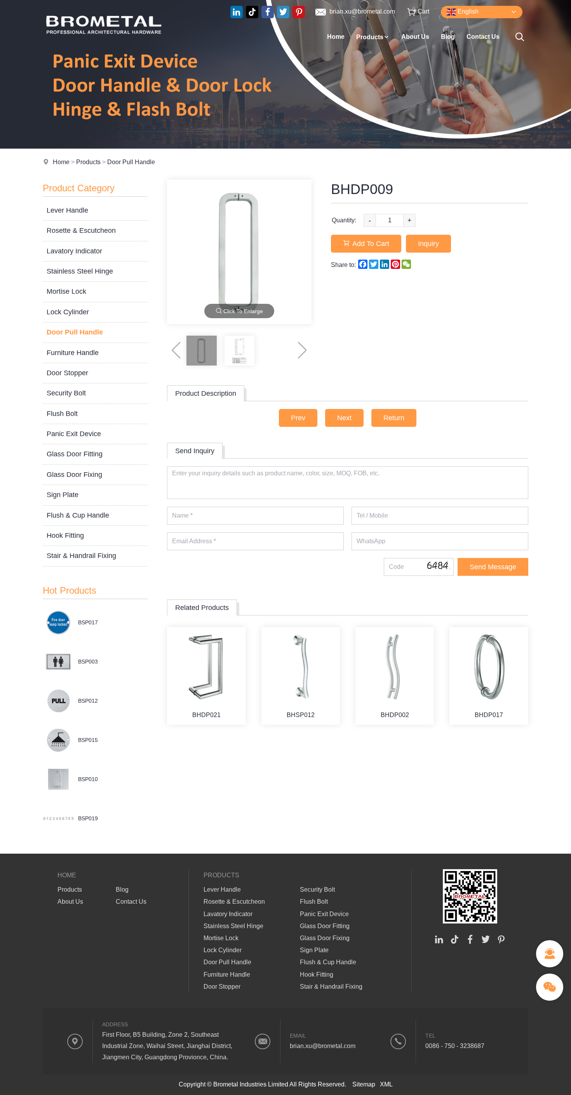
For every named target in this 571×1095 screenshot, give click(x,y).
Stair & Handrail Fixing (81, 556)
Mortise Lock (66, 291)
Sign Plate (62, 495)
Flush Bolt (62, 414)
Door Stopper (67, 373)
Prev (298, 418)
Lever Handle (67, 210)
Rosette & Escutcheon (81, 230)
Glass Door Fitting (75, 454)
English (467, 11)
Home (336, 36)
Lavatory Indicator (74, 251)
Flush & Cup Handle (78, 515)
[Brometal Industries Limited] (104, 48)
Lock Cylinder (68, 312)
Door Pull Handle (131, 162)
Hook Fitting (65, 535)
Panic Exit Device (74, 434)
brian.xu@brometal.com (361, 11)
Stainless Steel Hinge (80, 271)
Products (369, 37)
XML (386, 1084)
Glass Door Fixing (74, 474)
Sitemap (363, 1084)
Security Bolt (66, 393)
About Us (415, 36)
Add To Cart (370, 244)
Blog (448, 36)
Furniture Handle (73, 353)
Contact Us (483, 36)
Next (344, 418)
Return (393, 418)
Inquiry (428, 244)
